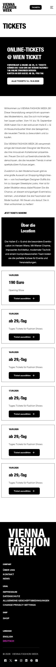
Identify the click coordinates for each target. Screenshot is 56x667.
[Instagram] (21, 660)
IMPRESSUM (10, 591)
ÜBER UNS (9, 569)
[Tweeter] (10, 660)
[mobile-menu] (50, 7)
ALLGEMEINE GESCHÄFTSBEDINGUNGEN (26, 600)
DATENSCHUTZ (11, 596)
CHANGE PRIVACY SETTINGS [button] (19, 604)
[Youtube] (16, 660)
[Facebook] (5, 660)
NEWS (6, 578)
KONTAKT (8, 574)
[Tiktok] (36, 660)
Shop (6, 618)
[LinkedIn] (26, 660)
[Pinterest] (31, 660)
